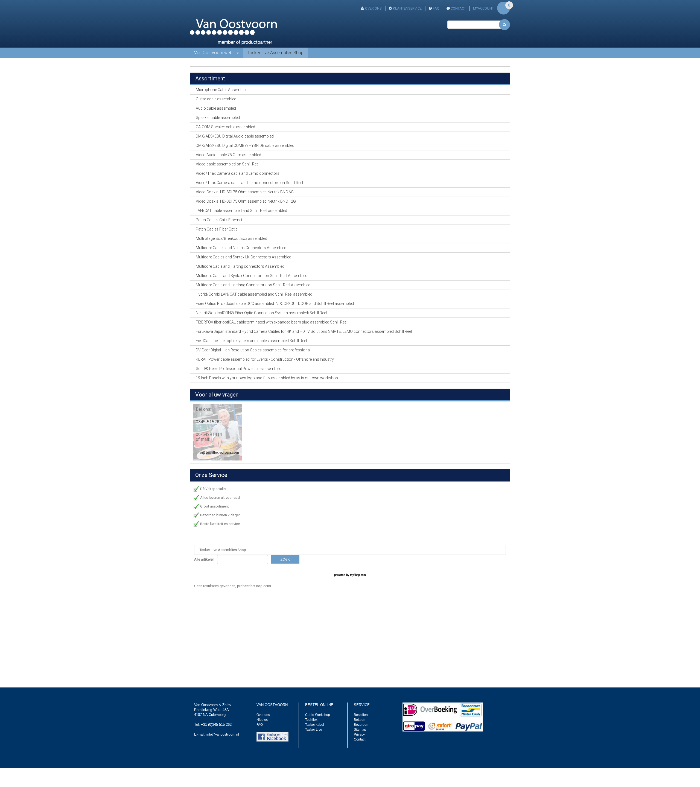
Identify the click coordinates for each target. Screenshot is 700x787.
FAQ (436, 8)
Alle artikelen (204, 559)
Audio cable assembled (216, 108)
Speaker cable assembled (218, 117)
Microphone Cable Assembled (221, 90)
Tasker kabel (314, 725)
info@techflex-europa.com (217, 452)
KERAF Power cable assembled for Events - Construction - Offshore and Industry (265, 359)
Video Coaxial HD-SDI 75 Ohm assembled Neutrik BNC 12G (246, 201)
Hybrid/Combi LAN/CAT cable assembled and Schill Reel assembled (254, 294)
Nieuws (262, 720)
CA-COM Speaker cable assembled (225, 127)
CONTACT (458, 8)
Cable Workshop (317, 715)
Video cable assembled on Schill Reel (227, 164)
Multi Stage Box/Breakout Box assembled (231, 238)
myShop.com (358, 575)
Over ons (373, 8)
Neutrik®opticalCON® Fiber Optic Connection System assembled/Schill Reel (261, 313)
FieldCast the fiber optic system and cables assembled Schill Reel (251, 341)
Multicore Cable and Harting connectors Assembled (240, 266)
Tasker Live (313, 729)
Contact (359, 739)
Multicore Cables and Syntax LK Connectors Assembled (243, 257)
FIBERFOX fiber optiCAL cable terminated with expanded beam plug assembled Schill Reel (271, 322)
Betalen (359, 720)
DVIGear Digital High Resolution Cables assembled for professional (253, 350)
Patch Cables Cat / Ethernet (219, 220)
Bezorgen (361, 725)
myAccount (483, 8)
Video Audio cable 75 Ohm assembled (228, 155)
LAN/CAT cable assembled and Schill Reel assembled (241, 210)
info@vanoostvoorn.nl (222, 734)
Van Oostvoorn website (216, 52)
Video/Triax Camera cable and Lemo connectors (237, 173)
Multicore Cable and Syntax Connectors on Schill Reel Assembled (251, 275)
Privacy (359, 734)
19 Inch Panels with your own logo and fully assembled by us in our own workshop (267, 378)
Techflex (311, 720)
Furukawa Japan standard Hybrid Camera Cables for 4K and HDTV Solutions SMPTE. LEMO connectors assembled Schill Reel (304, 331)
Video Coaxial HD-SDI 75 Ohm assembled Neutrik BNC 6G (245, 192)
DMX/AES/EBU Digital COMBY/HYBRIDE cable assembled (245, 145)
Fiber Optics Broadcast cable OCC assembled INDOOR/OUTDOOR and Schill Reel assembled (275, 303)
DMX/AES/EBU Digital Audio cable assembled (235, 136)
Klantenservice (407, 8)
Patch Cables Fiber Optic (217, 229)
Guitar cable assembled (216, 99)
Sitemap (360, 729)
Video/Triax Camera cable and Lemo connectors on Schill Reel (249, 182)
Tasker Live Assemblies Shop (275, 52)
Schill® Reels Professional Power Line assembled (238, 368)
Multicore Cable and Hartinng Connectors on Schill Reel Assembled (253, 285)
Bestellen (361, 715)
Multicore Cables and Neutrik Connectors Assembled (241, 248)
